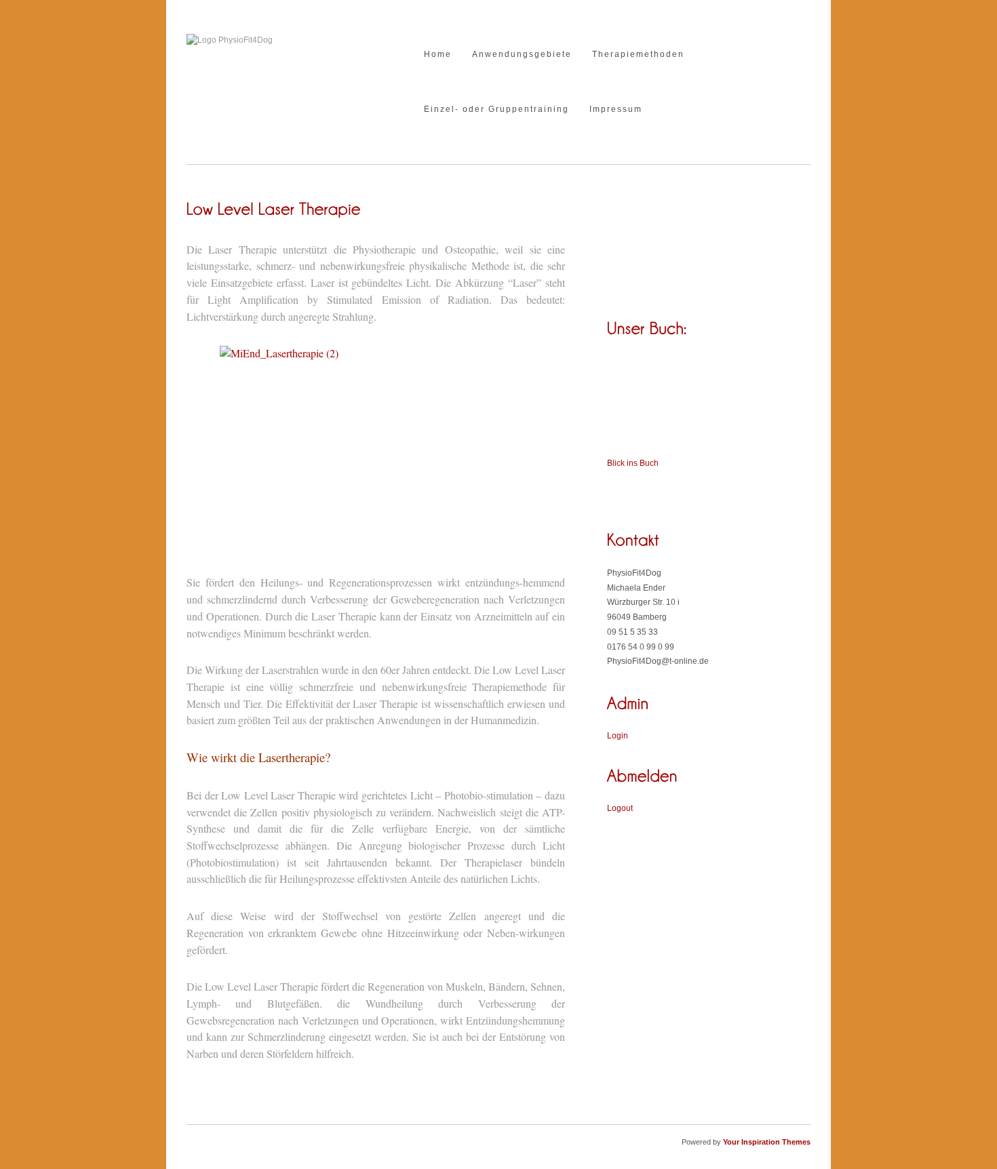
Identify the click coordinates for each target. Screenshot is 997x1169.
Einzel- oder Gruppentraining (496, 109)
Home (438, 54)
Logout (620, 808)
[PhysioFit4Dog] (230, 40)
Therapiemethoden (638, 54)
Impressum (615, 109)
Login (617, 735)
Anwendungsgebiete (522, 54)
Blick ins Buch (633, 463)
